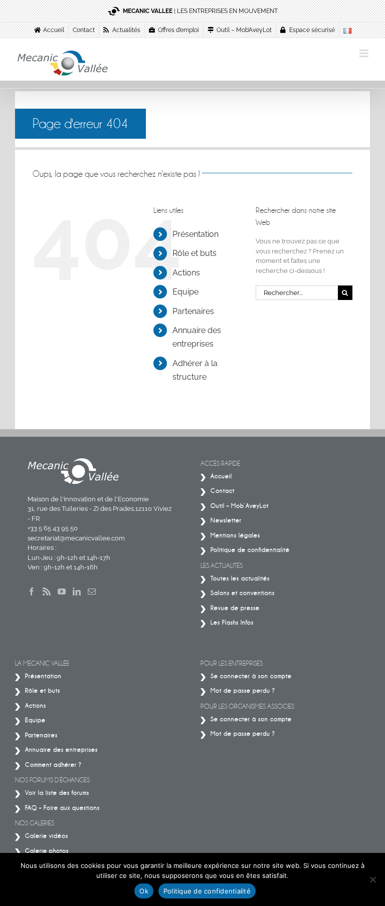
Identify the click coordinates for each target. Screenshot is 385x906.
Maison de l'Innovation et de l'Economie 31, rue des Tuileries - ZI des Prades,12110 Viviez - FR (99, 508)
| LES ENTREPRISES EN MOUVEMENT (200, 11)
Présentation (195, 234)
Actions (186, 272)
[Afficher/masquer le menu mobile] (364, 53)
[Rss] (47, 591)
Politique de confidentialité (207, 891)
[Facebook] (32, 591)
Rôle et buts (194, 253)
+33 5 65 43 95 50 (53, 528)
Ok (143, 891)
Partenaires (193, 311)
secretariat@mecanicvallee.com (76, 538)
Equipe (185, 291)
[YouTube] (62, 591)
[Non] (372, 879)
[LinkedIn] (77, 591)
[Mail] (92, 591)
